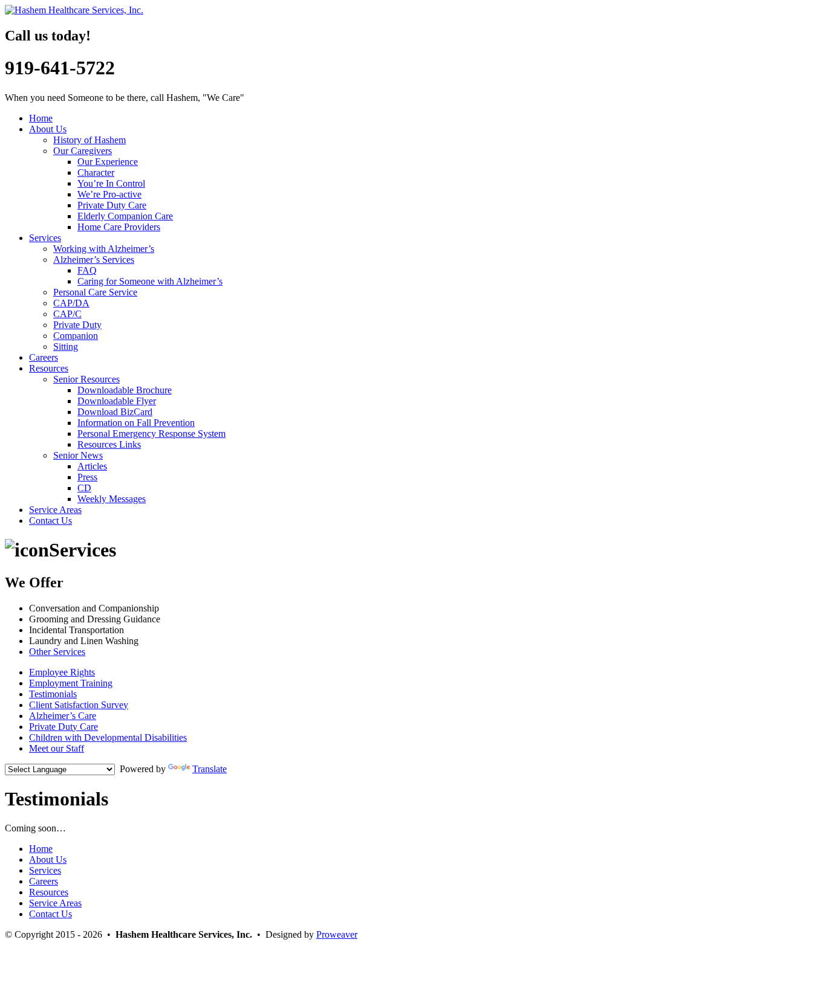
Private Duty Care (111, 205)
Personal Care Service (95, 292)
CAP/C (67, 314)
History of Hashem (89, 140)
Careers (43, 357)
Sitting (65, 346)
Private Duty (77, 325)
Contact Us (50, 520)
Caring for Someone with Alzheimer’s (150, 281)
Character (95, 172)
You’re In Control (111, 183)
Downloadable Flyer (116, 401)
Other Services (57, 652)
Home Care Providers (118, 227)
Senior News (78, 455)
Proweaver (336, 934)
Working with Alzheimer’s (103, 248)
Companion (75, 336)
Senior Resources (86, 379)
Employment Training (70, 683)
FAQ (87, 270)
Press (87, 477)
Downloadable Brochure (124, 390)
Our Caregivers (82, 151)
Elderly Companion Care (125, 216)
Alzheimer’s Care (62, 716)
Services (45, 238)
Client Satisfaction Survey (78, 705)
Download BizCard (114, 412)
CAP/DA (71, 303)
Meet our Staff (56, 748)
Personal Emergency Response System (151, 433)
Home (41, 118)
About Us (48, 129)
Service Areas (55, 510)
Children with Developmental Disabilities (108, 737)
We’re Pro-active (109, 194)
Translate (209, 769)
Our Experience (107, 161)
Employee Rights (62, 672)
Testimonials (53, 694)
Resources (48, 368)
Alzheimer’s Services (93, 259)
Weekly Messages (111, 499)
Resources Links (109, 444)
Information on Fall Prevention (136, 423)
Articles (92, 466)
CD (84, 488)
